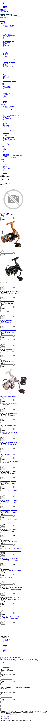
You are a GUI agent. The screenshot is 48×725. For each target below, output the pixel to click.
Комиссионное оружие (8, 46)
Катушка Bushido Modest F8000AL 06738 (9, 618)
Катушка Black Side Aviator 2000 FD (8, 396)
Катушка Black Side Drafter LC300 (7, 454)
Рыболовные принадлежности (9, 81)
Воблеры (5, 73)
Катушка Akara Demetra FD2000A (7, 249)
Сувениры (5, 97)
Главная (4, 99)
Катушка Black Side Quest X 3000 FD (8, 512)
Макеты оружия (6, 36)
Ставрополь (6, 716)
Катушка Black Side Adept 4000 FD (7, 361)
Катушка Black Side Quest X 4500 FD (8, 522)
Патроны (5, 43)
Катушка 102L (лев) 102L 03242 (7, 214)
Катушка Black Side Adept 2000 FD (7, 332)
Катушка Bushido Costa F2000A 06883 (8, 541)
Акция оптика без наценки (8, 25)
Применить (3, 176)
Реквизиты (5, 652)
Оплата (4, 2)
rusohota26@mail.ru (4, 10)
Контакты (5, 7)
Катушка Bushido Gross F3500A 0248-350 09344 (10, 589)
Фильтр (2, 184)
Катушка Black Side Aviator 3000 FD (8, 415)
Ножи (4, 44)
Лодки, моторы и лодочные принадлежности (12, 78)
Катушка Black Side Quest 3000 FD (7, 483)
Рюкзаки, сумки (6, 89)
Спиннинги (5, 75)
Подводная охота (6, 643)
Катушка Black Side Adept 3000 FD (7, 351)
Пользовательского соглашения (35, 711)
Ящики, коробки (6, 76)
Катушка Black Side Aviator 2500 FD (8, 405)
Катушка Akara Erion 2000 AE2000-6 (8, 283)
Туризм (4, 646)
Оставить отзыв (14, 713)
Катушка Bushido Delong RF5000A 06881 (9, 560)
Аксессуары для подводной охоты (10, 59)
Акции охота (5, 640)
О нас (4, 1)
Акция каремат (6, 54)
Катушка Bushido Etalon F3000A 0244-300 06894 (10, 570)
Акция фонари (6, 27)
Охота (4, 641)
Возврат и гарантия (7, 4)
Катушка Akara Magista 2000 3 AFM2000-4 (9, 293)
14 (3, 631)
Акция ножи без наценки (8, 26)
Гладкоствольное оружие (8, 41)
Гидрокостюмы (6, 63)
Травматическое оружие (8, 34)
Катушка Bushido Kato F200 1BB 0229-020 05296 (10, 609)
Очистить (8, 176)
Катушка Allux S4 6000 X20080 (7, 313)
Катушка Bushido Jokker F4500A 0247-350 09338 (10, 599)
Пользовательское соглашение (9, 662)
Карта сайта (5, 663)
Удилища (5, 79)
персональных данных (17, 687)
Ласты (4, 64)
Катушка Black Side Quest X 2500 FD (8, 502)
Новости (5, 6)
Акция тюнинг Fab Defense (9, 28)
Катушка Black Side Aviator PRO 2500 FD (9, 434)
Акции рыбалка (6, 642)
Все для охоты (6, 45)
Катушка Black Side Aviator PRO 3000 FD (9, 444)
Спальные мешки (6, 93)
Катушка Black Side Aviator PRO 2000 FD (9, 425)
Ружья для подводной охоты (9, 62)
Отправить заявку (26, 687)
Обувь (4, 95)
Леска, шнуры (6, 77)
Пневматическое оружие (8, 39)
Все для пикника (6, 86)
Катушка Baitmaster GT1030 (6, 322)
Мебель (4, 92)
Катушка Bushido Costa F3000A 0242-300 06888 (10, 551)
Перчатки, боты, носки (8, 60)
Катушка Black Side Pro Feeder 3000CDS (9, 463)
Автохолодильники (7, 87)
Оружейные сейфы (7, 38)
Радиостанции (6, 94)
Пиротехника (6, 37)
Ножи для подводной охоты (9, 66)
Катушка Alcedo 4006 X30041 (6, 303)
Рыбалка (5, 101)
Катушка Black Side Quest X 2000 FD (8, 493)
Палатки (5, 91)
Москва (2, 716)
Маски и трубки (6, 65)
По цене (10, 183)
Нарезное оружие (6, 42)
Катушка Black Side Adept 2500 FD (7, 342)
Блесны (4, 72)
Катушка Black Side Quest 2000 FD (7, 473)
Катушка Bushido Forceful (5, 580)
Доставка (5, 3)
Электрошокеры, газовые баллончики (11, 35)
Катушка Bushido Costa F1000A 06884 (8, 531)
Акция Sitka (5, 53)
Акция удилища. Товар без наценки (10, 52)
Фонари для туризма (7, 88)
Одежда (4, 96)
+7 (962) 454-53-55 (4, 11)
